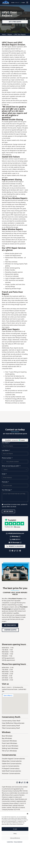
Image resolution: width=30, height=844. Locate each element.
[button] (27, 814)
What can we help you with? (10, 466)
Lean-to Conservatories (10, 766)
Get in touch (8, 511)
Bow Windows (7, 736)
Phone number (6, 458)
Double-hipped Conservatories (13, 759)
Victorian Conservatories (11, 773)
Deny (15, 833)
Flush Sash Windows (9, 743)
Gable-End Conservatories (11, 763)
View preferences (15, 838)
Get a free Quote (15, 22)
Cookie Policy (10, 842)
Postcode (5, 482)
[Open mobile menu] (27, 2)
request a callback (16, 546)
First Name (5, 443)
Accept (15, 829)
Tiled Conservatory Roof (11, 728)
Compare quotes (10, 630)
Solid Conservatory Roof (11, 725)
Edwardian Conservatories (12, 761)
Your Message (6, 490)
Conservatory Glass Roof (11, 721)
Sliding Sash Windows (10, 748)
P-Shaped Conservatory (10, 768)
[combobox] (4, 461)
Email (3, 474)
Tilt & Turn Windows (9, 751)
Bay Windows (7, 738)
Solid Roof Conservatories (11, 771)
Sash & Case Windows (10, 746)
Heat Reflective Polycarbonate (13, 723)
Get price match (10, 625)
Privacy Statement (18, 842)
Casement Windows (9, 741)
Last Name (5, 450)
